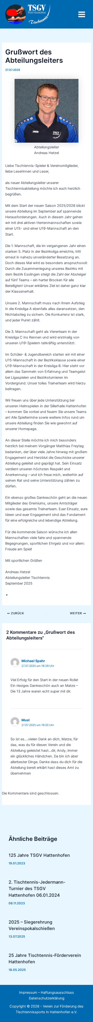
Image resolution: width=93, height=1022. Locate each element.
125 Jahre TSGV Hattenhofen (39, 855)
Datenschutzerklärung (46, 998)
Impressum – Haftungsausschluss (46, 992)
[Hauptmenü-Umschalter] (81, 14)
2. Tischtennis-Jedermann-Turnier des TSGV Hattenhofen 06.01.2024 (37, 888)
